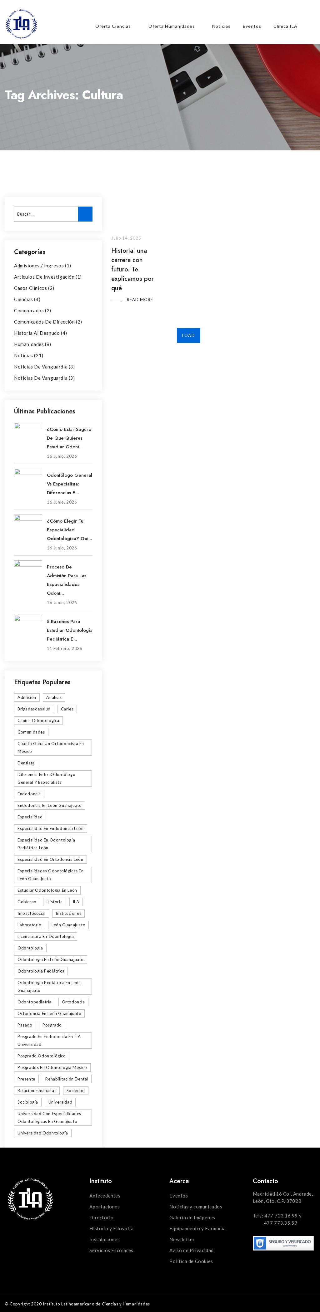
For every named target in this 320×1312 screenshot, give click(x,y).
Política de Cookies (191, 1261)
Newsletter (182, 1239)
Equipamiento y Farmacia (197, 1228)
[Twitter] (282, 13)
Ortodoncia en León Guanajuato (49, 1013)
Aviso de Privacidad (191, 1250)
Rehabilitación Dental (66, 1078)
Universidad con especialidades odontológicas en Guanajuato (49, 1117)
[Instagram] (295, 13)
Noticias (221, 26)
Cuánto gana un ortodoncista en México (51, 747)
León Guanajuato (68, 924)
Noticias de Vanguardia (41, 366)
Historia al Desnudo (37, 333)
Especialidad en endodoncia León (51, 828)
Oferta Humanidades (171, 26)
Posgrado (52, 1024)
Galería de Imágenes (192, 1217)
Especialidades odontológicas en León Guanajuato (51, 874)
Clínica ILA (285, 26)
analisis (54, 697)
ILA (76, 901)
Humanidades (29, 344)
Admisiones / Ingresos (39, 265)
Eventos (252, 26)
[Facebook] (269, 13)
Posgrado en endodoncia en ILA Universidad (49, 1040)
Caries (67, 708)
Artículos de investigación (44, 277)
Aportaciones (104, 1206)
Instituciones (68, 913)
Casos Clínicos (30, 288)
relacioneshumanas (37, 1090)
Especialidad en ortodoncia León (50, 859)
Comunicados (29, 310)
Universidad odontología (43, 1132)
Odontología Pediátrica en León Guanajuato (49, 986)
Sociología (28, 1102)
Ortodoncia (73, 1001)
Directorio (101, 1217)
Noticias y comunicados (195, 1206)
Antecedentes (104, 1195)
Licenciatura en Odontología (46, 936)
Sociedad (76, 1090)
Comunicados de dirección (44, 321)
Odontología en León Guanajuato (51, 959)
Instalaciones (104, 1239)
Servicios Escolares (111, 1250)
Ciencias (23, 299)
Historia (54, 901)
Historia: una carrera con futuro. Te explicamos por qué (132, 269)
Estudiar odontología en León (47, 890)
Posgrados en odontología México (52, 1067)
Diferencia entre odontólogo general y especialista (46, 778)
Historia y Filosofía (111, 1228)
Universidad (60, 1102)
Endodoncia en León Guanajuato (50, 805)
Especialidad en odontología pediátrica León (46, 843)
